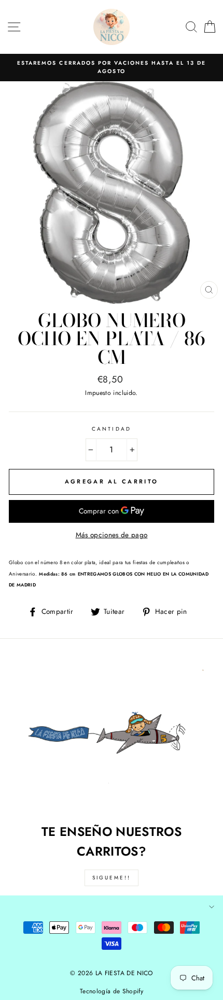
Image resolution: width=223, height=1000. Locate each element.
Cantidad (111, 429)
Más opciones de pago (112, 535)
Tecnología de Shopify (111, 991)
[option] (111, 67)
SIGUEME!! (111, 877)
